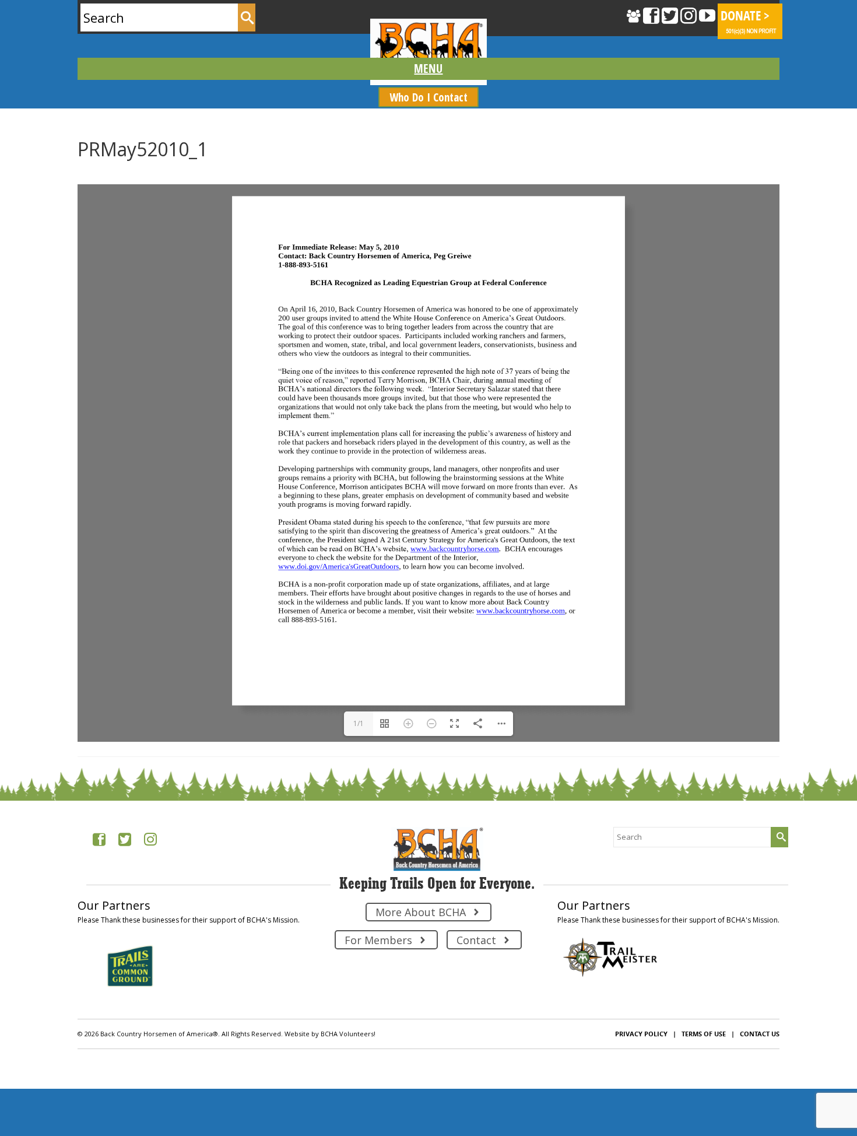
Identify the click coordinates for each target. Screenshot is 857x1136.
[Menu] (429, 69)
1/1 (358, 1092)
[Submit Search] (246, 17)
